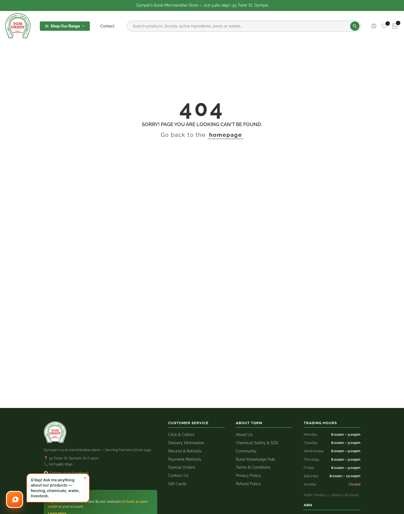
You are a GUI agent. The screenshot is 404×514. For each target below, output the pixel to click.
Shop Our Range (65, 26)
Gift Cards (177, 484)
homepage (225, 135)
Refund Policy (248, 484)
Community (246, 451)
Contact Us (178, 475)
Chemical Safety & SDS (257, 443)
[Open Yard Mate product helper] (14, 499)
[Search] (354, 26)
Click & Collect (181, 434)
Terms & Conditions (253, 467)
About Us (244, 434)
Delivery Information (186, 443)
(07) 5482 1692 (61, 464)
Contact (107, 26)
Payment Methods (184, 459)
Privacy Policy (248, 475)
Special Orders (181, 467)
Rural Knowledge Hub (255, 459)
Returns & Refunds (184, 451)
